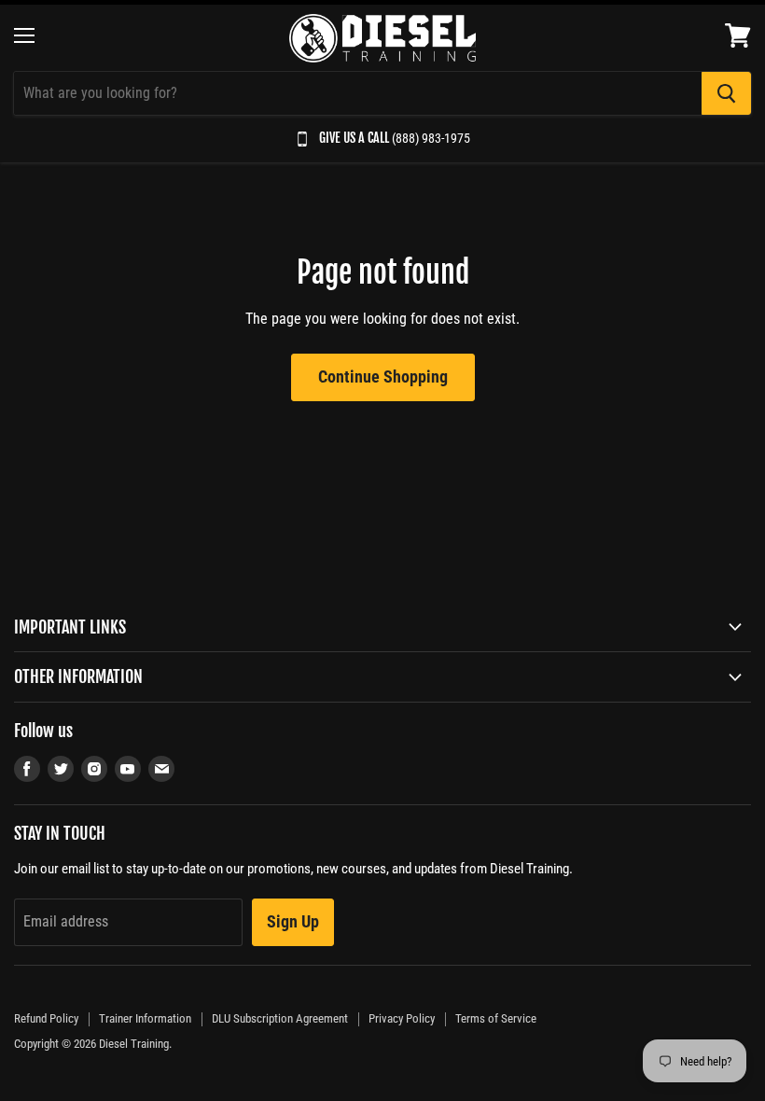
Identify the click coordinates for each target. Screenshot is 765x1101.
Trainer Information (145, 1018)
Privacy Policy (402, 1018)
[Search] (726, 93)
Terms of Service (495, 1018)
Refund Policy (46, 1018)
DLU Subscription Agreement (280, 1018)
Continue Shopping (383, 376)
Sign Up (293, 921)
